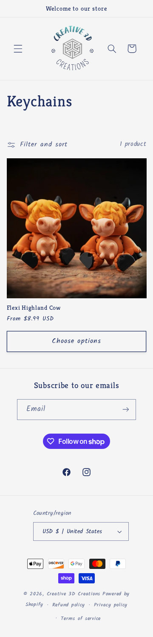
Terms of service (81, 619)
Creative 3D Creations (73, 594)
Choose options (76, 341)
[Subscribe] (126, 409)
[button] (18, 48)
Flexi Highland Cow (34, 307)
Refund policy (68, 605)
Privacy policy (111, 605)
